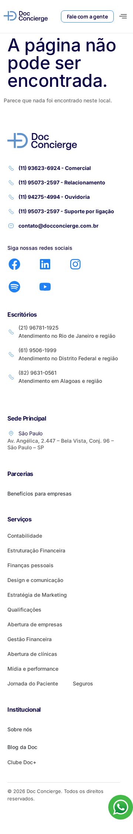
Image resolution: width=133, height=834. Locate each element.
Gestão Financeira (29, 639)
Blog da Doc (22, 747)
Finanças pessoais (30, 565)
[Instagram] (75, 264)
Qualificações (24, 609)
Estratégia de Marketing (37, 595)
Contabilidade (24, 535)
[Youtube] (45, 287)
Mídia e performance (32, 669)
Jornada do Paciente (32, 683)
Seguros (83, 683)
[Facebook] (14, 264)
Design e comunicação (35, 580)
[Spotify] (14, 287)
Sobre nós (19, 729)
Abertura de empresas (34, 624)
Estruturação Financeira (36, 550)
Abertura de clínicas (32, 654)
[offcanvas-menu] (123, 16)
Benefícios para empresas (39, 493)
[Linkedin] (45, 264)
